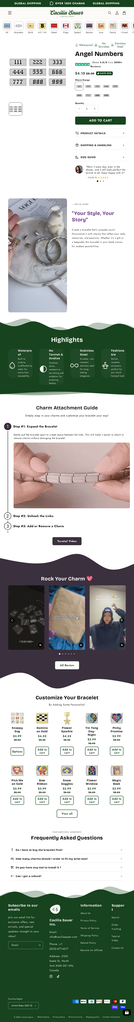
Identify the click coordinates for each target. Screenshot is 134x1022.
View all (67, 814)
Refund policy (44, 1017)
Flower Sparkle (67, 729)
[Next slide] (121, 620)
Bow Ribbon (42, 782)
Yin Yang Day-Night (91, 731)
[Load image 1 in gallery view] (15, 109)
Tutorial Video (116, 938)
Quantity (79, 103)
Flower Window (92, 782)
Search (115, 917)
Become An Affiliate (92, 950)
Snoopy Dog (17, 729)
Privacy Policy (88, 920)
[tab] (97, 181)
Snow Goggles (67, 782)
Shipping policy (93, 1017)
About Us (86, 913)
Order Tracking (116, 927)
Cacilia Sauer (27, 1017)
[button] (109, 13)
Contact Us (118, 948)
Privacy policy (59, 1017)
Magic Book (116, 782)
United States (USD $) (22, 1005)
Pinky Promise (117, 729)
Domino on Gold (42, 729)
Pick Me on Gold (17, 782)
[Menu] (9, 13)
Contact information (111, 1017)
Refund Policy (88, 942)
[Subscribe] (39, 945)
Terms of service (75, 1017)
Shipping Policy (89, 935)
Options (17, 751)
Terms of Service (90, 928)
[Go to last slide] (12, 620)
